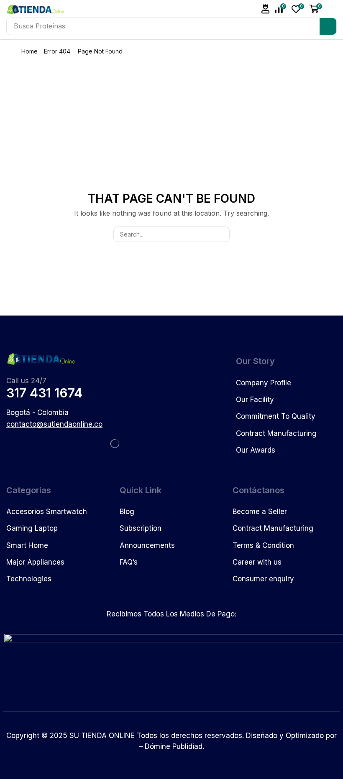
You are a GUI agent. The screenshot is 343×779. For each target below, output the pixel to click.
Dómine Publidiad (173, 746)
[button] (265, 9)
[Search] (328, 26)
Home (29, 51)
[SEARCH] (222, 234)
